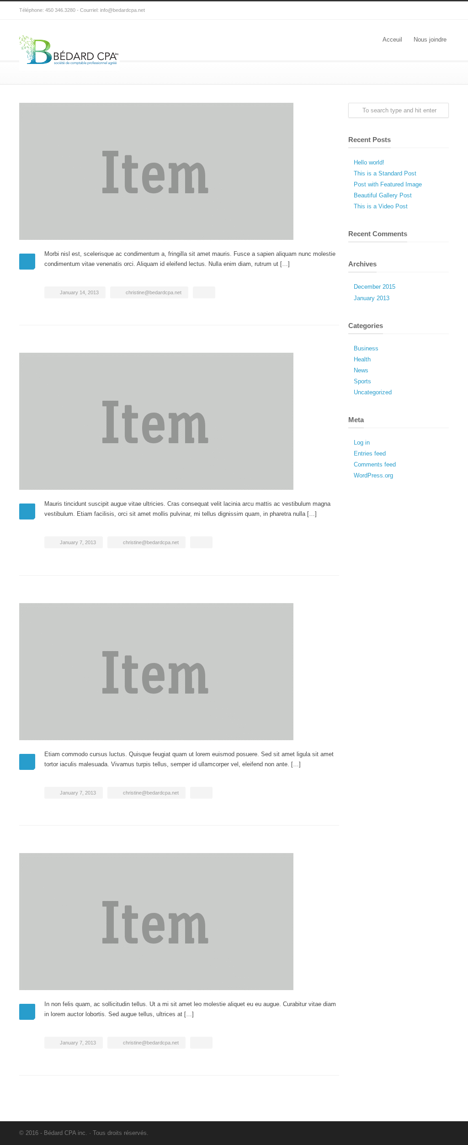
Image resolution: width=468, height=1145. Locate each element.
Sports (362, 381)
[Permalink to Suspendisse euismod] (179, 671)
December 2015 (374, 286)
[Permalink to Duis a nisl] (179, 421)
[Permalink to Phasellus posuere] (179, 921)
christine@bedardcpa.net (153, 292)
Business (366, 348)
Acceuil (392, 39)
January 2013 (371, 298)
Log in (362, 442)
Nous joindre (430, 39)
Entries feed (370, 453)
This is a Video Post (381, 206)
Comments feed (375, 464)
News (361, 370)
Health (362, 359)
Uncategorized (373, 392)
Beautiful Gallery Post (383, 195)
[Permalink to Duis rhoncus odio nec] (179, 171)
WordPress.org (373, 475)
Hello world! (369, 162)
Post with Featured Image (388, 184)
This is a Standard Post (385, 173)
